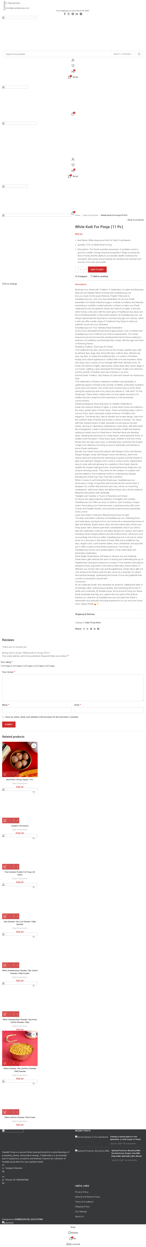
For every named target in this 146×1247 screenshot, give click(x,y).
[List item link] (36, 1179)
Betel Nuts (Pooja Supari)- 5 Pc (19, 779)
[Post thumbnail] (91, 1140)
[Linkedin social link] (94, 629)
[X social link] (87, 629)
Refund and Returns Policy (87, 1197)
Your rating (7, 662)
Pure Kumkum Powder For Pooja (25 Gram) (20, 873)
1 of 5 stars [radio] (6, 666)
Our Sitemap (81, 1211)
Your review (8, 671)
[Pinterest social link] (91, 629)
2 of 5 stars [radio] (16, 666)
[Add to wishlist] (33, 745)
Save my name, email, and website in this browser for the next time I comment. (42, 717)
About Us (79, 1216)
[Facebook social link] (84, 629)
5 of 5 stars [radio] (49, 666)
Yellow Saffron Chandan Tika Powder (19, 1117)
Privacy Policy (81, 1192)
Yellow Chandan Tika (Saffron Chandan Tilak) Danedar (19, 1070)
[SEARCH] (139, 54)
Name (5, 704)
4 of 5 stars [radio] (38, 666)
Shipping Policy (82, 1206)
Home (78, 215)
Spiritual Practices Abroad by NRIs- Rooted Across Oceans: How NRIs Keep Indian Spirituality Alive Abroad (126, 1153)
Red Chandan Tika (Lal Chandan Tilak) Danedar (20, 923)
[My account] (73, 60)
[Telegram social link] (98, 629)
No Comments (129, 1144)
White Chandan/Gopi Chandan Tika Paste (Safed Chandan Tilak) (20, 1021)
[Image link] (13, 1140)
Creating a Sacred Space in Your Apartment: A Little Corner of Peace (125, 1138)
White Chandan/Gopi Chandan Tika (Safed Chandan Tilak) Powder (19, 972)
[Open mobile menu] (73, 83)
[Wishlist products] (73, 66)
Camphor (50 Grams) (20, 826)
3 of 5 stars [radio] (27, 666)
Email (77, 704)
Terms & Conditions (84, 1202)
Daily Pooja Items (91, 215)
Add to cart (97, 269)
